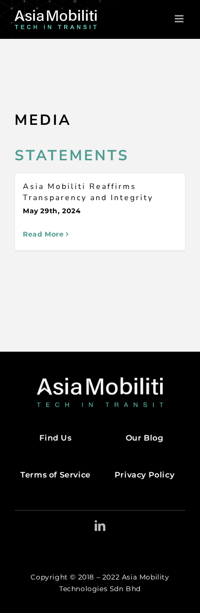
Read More (43, 234)
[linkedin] (100, 525)
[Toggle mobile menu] (180, 19)
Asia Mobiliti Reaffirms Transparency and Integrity (88, 192)
